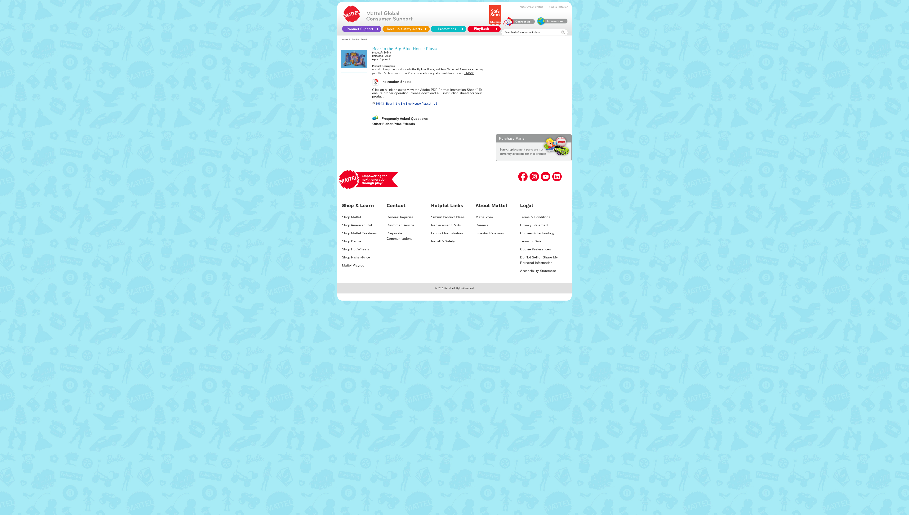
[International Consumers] (552, 25)
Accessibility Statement (538, 271)
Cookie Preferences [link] (535, 249)
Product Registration (447, 233)
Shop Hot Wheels (355, 249)
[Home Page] (351, 21)
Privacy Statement (534, 225)
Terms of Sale (530, 241)
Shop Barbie (351, 241)
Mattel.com (484, 217)
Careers (482, 225)
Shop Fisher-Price (356, 257)
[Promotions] (448, 29)
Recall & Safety (443, 241)
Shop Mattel (351, 217)
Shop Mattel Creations (359, 233)
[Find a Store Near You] (558, 7)
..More (469, 73)
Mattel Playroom (354, 265)
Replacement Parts (446, 225)
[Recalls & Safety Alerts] (406, 29)
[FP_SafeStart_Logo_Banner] (495, 25)
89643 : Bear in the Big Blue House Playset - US (406, 103)
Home (345, 39)
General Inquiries (400, 217)
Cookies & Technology (537, 233)
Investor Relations (490, 233)
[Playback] (485, 29)
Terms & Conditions (535, 217)
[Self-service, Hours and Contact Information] (519, 25)
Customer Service (400, 225)
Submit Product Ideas (447, 217)
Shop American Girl (357, 225)
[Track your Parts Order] (531, 7)
